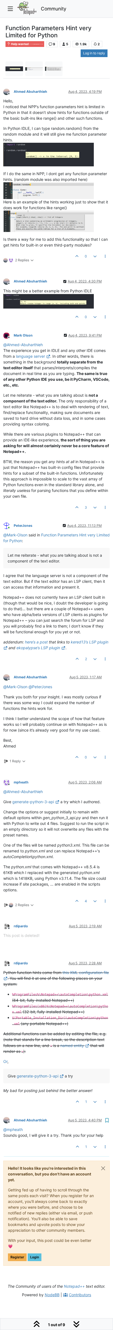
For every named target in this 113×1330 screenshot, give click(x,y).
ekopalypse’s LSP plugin (38, 647)
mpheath (21, 782)
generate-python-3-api (33, 801)
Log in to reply (94, 53)
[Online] (8, 525)
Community (53, 9)
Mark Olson (23, 335)
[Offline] (8, 91)
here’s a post (36, 642)
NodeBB (52, 1294)
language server (30, 356)
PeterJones (23, 525)
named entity (72, 1045)
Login (34, 1257)
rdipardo (21, 926)
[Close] (103, 1168)
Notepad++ (74, 1286)
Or (5, 1061)
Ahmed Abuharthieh (30, 91)
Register (17, 1257)
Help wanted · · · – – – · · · (26, 44)
